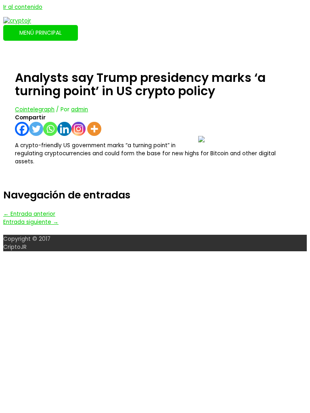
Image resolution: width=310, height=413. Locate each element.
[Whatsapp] (50, 129)
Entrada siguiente (31, 222)
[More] (94, 129)
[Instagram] (78, 129)
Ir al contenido (22, 7)
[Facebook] (22, 129)
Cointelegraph (34, 109)
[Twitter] (36, 129)
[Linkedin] (64, 129)
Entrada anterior (29, 214)
